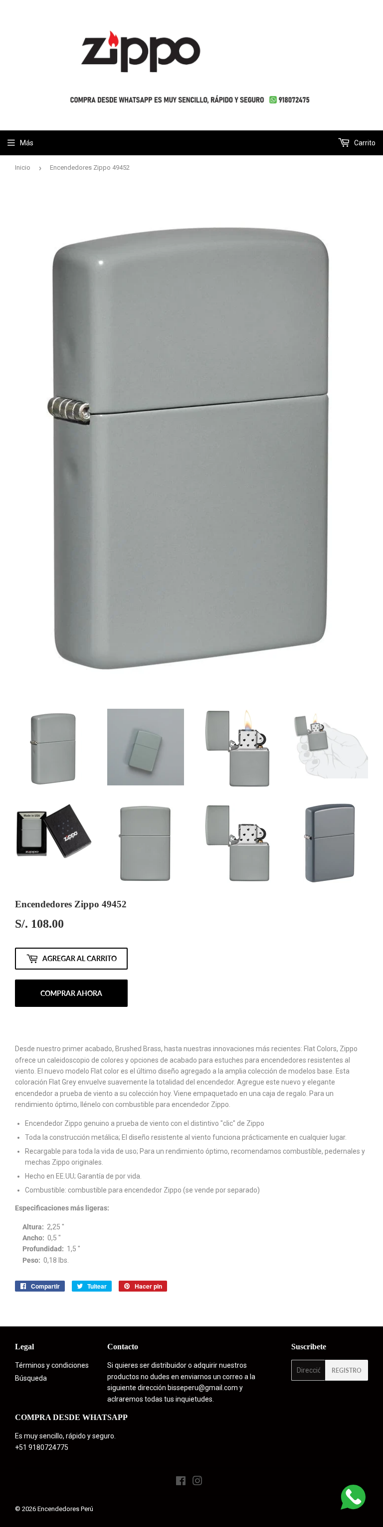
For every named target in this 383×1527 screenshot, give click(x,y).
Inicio (22, 167)
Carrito (364, 143)
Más (26, 143)
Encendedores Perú (65, 1509)
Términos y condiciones (52, 1365)
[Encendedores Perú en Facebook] (181, 1482)
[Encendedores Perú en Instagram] (197, 1482)
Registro (347, 1370)
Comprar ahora (71, 993)
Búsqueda (31, 1378)
